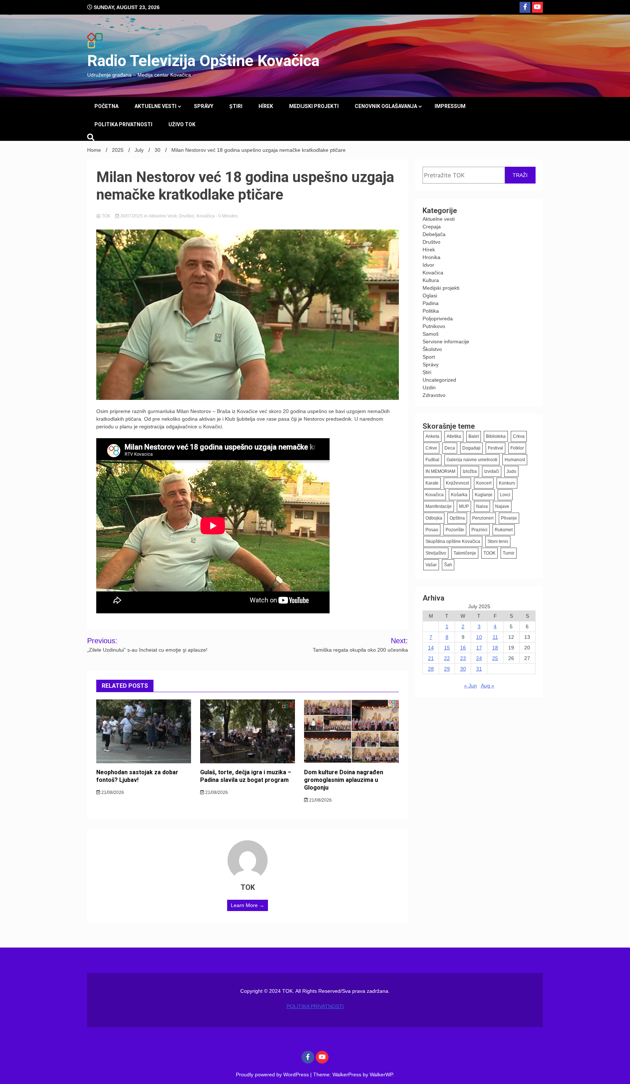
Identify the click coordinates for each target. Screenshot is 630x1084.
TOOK (489, 553)
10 (479, 637)
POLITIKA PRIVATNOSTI (123, 124)
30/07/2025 (131, 216)
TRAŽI (520, 175)
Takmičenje (465, 553)
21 (431, 658)
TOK (106, 216)
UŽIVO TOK (181, 124)
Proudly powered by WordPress (273, 1074)
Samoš (431, 334)
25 (495, 658)
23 (463, 658)
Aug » (487, 685)
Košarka (459, 494)
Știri (235, 106)
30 (463, 669)
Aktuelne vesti (155, 106)
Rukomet (504, 529)
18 (495, 648)
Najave (502, 506)
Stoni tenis (497, 541)
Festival (495, 448)
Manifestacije (438, 506)
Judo (511, 471)
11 (495, 637)
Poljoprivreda (438, 318)
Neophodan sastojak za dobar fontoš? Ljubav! (137, 776)
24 (479, 658)
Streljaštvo (435, 553)
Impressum (450, 106)
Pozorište (455, 529)
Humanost (515, 459)
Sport (429, 357)
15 (447, 648)
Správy (203, 106)
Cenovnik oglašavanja (386, 106)
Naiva (482, 506)
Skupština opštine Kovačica (452, 541)
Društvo (186, 216)
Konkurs (507, 483)
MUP (464, 506)
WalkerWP (381, 1074)
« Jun (470, 685)
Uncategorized (439, 380)
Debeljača (434, 234)
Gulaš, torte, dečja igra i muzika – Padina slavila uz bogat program (245, 776)
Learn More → (247, 905)
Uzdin (429, 387)
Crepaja (432, 226)
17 (479, 648)
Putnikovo (434, 326)
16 (463, 648)
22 (447, 658)
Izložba (470, 471)
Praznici (479, 529)
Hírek (265, 106)
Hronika (431, 257)
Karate (432, 483)
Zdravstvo (434, 395)
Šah (448, 564)
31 (479, 669)
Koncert (483, 483)
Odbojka (433, 518)
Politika (431, 311)
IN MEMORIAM (440, 471)
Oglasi (430, 295)
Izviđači (491, 471)
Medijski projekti (314, 106)
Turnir (508, 553)
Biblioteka (496, 436)
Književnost (457, 483)
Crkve (431, 448)
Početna (106, 106)
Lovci (505, 494)
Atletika (454, 436)
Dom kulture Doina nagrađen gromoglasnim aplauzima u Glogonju (343, 780)
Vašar (431, 564)
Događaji (471, 448)
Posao (431, 529)
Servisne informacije (446, 341)
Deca (449, 448)
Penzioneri (483, 518)
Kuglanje (484, 494)
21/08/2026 (112, 792)
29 (447, 669)
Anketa (432, 436)
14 (431, 648)
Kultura (431, 280)
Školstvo (432, 349)
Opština (457, 518)
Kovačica (206, 216)
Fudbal (432, 459)
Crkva (519, 436)
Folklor (517, 448)
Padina (431, 303)
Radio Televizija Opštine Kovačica (203, 60)
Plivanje (509, 518)
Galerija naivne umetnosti (472, 459)
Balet (473, 436)
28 (431, 669)
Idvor (428, 265)
